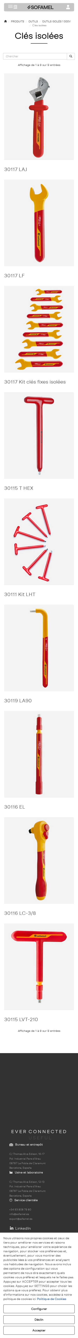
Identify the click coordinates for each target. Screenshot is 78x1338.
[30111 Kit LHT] (39, 541)
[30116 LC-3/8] (39, 860)
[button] (15, 7)
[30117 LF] (39, 223)
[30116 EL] (39, 754)
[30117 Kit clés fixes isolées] (39, 329)
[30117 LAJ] (39, 116)
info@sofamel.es (19, 1214)
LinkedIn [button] (22, 1228)
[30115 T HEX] (39, 435)
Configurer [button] (39, 1309)
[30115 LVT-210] (39, 966)
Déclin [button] (39, 1319)
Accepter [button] (39, 1330)
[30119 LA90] (39, 648)
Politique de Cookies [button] (51, 1299)
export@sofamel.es (20, 1218)
